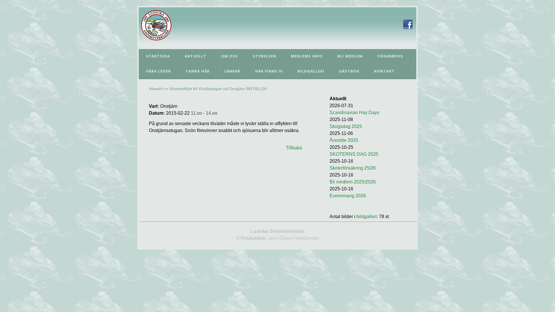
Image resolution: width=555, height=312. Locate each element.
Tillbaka (294, 147)
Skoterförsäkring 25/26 (353, 168)
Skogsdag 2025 (346, 126)
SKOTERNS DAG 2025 (354, 154)
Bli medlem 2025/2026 (353, 181)
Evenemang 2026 (348, 195)
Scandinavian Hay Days (354, 112)
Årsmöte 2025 (344, 140)
